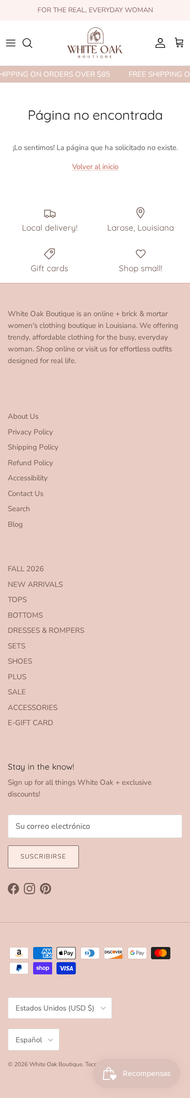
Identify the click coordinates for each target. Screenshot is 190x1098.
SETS (16, 646)
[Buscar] (32, 43)
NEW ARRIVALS (35, 584)
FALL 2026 (26, 569)
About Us (23, 416)
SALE (17, 692)
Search (19, 509)
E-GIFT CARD (30, 723)
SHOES (20, 661)
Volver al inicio (95, 167)
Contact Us (25, 493)
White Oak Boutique (55, 1064)
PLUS (17, 677)
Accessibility (28, 478)
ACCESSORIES (32, 707)
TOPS (17, 599)
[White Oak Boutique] (95, 43)
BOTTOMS (25, 615)
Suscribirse (43, 856)
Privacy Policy (30, 432)
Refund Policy (30, 463)
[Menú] (10, 43)
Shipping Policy (33, 447)
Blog (15, 524)
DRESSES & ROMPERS (46, 630)
